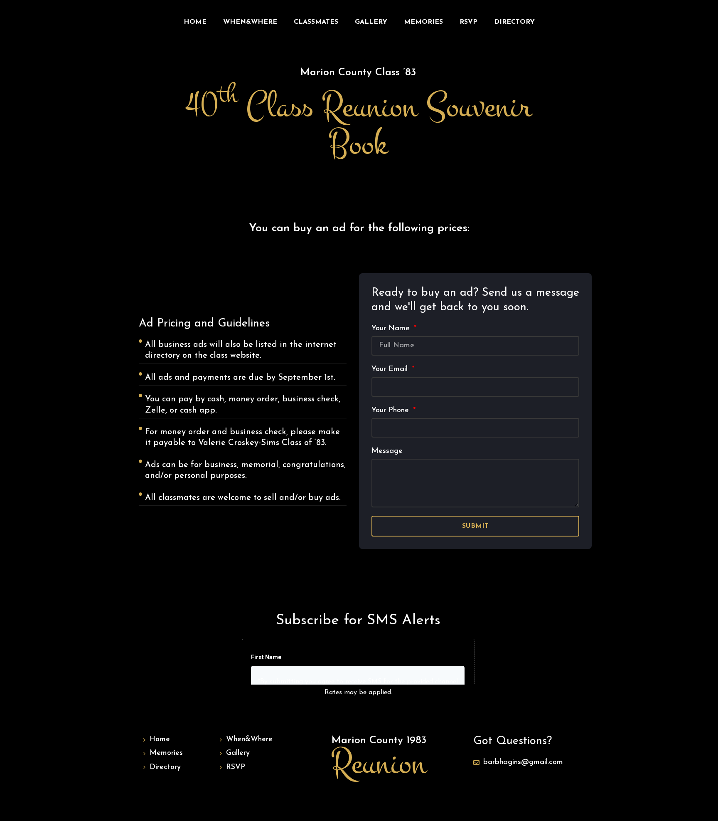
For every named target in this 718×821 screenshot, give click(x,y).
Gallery (371, 22)
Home (195, 22)
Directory (514, 22)
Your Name (391, 328)
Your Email (390, 369)
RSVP (468, 22)
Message (387, 451)
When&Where (250, 22)
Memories (423, 22)
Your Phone (391, 410)
